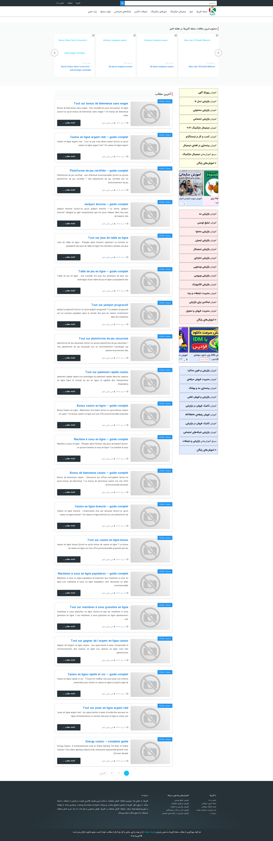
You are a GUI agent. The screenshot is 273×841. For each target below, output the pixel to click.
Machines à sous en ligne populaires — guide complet (93, 574)
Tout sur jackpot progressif (109, 305)
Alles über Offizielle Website (202, 66)
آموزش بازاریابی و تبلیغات (179, 807)
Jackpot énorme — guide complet (106, 204)
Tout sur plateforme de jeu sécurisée (103, 338)
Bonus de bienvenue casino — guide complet (99, 473)
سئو (191, 11)
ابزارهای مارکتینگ (159, 11)
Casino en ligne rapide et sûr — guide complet (98, 674)
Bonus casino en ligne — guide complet (102, 406)
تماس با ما (60, 3)
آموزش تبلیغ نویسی (181, 800)
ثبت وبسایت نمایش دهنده (206, 810)
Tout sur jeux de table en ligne (108, 238)
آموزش (207, 92)
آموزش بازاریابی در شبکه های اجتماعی (175, 813)
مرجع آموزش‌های (199, 154)
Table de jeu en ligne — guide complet (103, 271)
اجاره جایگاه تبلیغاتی (208, 807)
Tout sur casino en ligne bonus (107, 540)
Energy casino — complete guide (107, 741)
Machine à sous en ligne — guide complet (101, 439)
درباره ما (213, 813)
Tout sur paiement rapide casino (106, 372)
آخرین (103, 773)
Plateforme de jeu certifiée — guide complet (99, 171)
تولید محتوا (105, 11)
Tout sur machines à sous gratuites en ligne (99, 607)
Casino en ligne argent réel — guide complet (99, 137)
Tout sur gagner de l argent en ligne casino (99, 641)
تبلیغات (70, 3)
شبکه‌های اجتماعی (122, 11)
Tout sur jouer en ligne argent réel (105, 708)
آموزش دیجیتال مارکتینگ (180, 803)
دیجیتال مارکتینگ (178, 11)
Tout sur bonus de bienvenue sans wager (101, 103)
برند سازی (92, 11)
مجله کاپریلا (201, 11)
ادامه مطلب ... (69, 122)
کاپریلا (78, 3)
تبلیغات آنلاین (140, 11)
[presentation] (218, 52)
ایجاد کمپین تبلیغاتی (209, 803)
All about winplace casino (162, 66)
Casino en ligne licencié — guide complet (101, 506)
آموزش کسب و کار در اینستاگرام (177, 810)
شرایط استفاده (149, 832)
